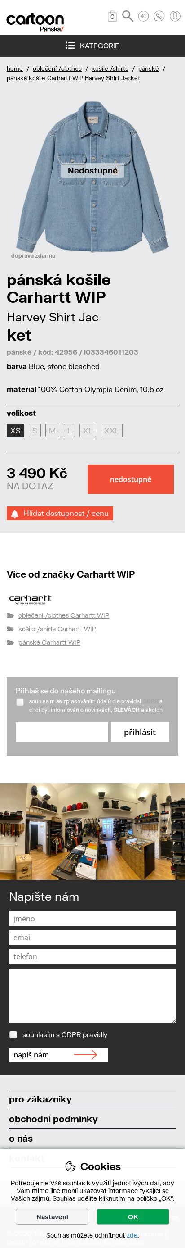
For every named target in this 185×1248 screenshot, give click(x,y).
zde (132, 1235)
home (15, 68)
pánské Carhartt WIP (49, 642)
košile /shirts (110, 68)
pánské (148, 68)
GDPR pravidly (84, 1034)
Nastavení (52, 1217)
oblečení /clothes (57, 68)
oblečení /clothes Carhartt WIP (63, 615)
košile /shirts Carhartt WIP (57, 629)
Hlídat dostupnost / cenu (63, 513)
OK (133, 1217)
